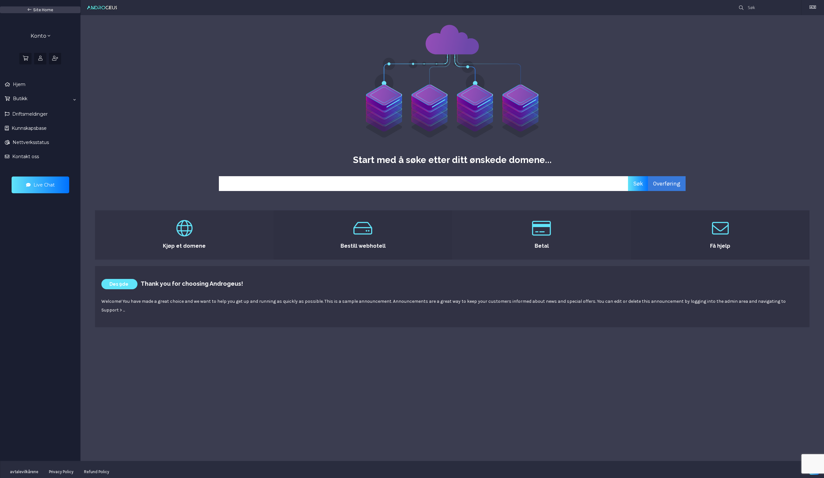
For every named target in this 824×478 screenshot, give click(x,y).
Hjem (18, 84)
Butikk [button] (19, 98)
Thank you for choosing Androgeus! (192, 283)
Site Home (43, 9)
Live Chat (43, 185)
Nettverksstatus (30, 142)
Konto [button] (39, 36)
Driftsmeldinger (29, 114)
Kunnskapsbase (28, 128)
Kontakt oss (25, 156)
